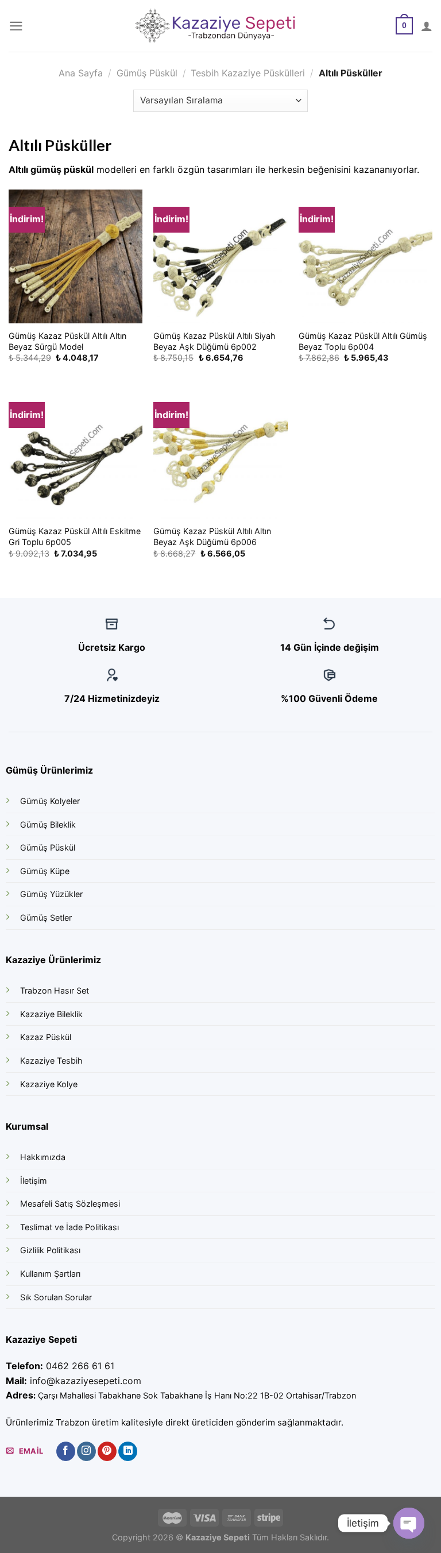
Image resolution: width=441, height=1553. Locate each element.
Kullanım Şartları (50, 1273)
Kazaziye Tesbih (51, 1060)
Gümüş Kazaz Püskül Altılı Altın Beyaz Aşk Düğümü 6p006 (212, 536)
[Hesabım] (426, 25)
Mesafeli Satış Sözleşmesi (70, 1203)
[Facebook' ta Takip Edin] (65, 1451)
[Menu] (16, 26)
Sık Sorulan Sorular (56, 1297)
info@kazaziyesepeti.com (85, 1380)
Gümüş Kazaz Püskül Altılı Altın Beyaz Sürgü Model (67, 341)
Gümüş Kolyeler (50, 801)
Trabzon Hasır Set (54, 990)
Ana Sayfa (81, 73)
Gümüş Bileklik (48, 824)
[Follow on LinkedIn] (127, 1451)
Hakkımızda (42, 1157)
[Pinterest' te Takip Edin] (107, 1451)
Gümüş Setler (46, 917)
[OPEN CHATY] (408, 1523)
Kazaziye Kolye (49, 1084)
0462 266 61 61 (80, 1366)
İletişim (33, 1180)
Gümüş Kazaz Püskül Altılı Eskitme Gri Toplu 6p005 (75, 536)
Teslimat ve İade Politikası (69, 1227)
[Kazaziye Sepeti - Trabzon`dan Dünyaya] (220, 26)
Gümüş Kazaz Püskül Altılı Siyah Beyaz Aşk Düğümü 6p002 (214, 341)
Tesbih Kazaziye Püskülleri (248, 73)
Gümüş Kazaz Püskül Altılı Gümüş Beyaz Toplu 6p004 (363, 341)
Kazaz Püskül (45, 1037)
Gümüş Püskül (147, 73)
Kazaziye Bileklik (51, 1014)
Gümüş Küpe (44, 871)
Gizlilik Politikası (50, 1250)
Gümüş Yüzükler (51, 894)
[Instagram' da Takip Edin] (86, 1451)
